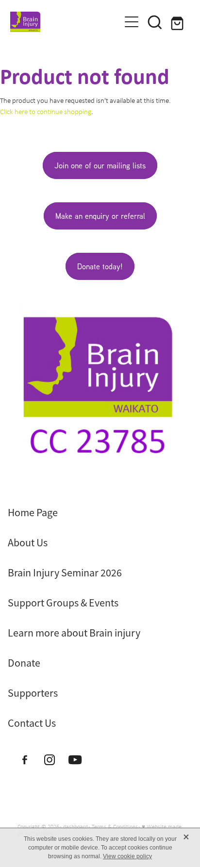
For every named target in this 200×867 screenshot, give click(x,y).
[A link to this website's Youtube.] (75, 759)
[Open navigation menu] (131, 21)
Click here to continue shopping (45, 111)
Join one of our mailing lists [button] (100, 165)
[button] (155, 21)
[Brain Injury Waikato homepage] (60, 22)
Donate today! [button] (100, 266)
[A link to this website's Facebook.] (24, 759)
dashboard (75, 826)
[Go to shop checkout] (178, 21)
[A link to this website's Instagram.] (49, 759)
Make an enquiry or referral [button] (100, 216)
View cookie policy (127, 856)
